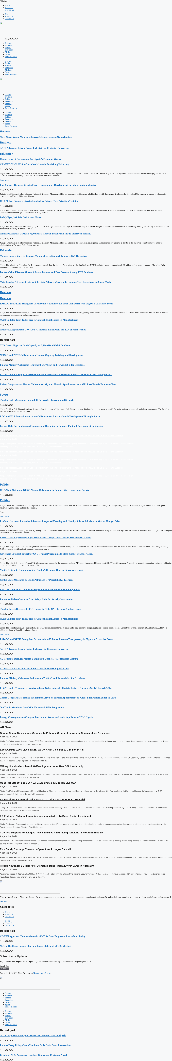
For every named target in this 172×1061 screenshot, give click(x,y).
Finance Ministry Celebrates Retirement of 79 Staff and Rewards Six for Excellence (42, 365)
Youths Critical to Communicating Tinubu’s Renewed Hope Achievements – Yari (41, 570)
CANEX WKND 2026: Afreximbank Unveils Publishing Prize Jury (34, 164)
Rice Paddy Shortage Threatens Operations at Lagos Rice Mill (36, 849)
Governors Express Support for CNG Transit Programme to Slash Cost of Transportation (46, 553)
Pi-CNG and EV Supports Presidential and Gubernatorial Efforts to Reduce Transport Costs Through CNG (56, 374)
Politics (8, 47)
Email (2, 966)
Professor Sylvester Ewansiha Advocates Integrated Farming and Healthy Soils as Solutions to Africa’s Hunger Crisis (60, 521)
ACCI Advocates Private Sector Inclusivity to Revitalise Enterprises (34, 148)
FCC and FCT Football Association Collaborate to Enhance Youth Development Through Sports (50, 416)
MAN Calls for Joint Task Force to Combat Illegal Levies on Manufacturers (39, 320)
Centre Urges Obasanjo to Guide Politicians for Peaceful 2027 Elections (36, 579)
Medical (8, 52)
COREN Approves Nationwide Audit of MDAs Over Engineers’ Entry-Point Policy (42, 936)
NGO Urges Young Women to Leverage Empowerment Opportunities (36, 137)
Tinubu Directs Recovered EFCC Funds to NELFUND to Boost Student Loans (40, 609)
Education (9, 50)
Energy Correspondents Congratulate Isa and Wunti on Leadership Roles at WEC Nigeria (46, 717)
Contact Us (9, 10)
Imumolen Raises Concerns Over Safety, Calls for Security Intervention (36, 599)
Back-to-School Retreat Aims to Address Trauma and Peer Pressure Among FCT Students (46, 272)
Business (8, 45)
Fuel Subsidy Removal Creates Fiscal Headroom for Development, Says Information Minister (48, 185)
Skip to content (6, 1)
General (8, 43)
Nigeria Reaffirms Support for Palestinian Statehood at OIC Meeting (35, 946)
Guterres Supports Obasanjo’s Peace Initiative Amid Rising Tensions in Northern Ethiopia (51, 832)
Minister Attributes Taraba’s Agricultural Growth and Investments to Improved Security (45, 233)
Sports (7, 54)
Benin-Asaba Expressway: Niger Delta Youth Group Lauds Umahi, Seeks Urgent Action (45, 537)
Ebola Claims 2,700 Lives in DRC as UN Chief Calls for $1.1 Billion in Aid (42, 749)
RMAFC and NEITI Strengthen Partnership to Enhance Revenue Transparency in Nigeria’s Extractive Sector (56, 303)
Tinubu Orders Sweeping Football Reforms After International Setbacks (37, 400)
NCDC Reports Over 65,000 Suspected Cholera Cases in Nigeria (33, 1035)
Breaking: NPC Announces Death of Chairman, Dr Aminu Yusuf (33, 1055)
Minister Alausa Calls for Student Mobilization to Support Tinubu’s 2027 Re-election (43, 256)
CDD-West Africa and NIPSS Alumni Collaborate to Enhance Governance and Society (44, 490)
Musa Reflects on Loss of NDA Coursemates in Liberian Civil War (38, 783)
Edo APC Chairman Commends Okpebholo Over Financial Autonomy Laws (40, 589)
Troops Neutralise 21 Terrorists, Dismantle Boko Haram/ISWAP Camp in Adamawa (47, 865)
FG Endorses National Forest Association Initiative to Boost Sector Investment (45, 816)
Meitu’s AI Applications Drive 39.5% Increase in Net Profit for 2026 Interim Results (43, 329)
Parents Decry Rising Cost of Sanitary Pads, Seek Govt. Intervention (35, 1045)
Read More (4, 180)
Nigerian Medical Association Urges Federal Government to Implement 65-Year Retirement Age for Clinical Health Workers (61, 436)
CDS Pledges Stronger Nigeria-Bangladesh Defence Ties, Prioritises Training (39, 201)
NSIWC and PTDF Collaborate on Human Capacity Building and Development (41, 355)
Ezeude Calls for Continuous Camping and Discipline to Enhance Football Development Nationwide (51, 426)
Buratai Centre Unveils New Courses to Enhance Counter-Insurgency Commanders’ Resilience (55, 733)
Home (7, 5)
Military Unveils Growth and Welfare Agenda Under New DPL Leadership (41, 766)
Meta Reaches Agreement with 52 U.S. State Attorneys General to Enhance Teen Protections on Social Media (56, 282)
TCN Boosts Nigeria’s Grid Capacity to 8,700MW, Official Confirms (35, 345)
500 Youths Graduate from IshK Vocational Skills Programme (32, 707)
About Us (9, 8)
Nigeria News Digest (41, 973)
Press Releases (11, 57)
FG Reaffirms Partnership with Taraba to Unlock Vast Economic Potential (42, 799)
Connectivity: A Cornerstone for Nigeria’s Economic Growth (31, 159)
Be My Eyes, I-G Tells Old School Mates (20, 217)
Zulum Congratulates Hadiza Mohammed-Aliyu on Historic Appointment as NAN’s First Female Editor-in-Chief (58, 384)
